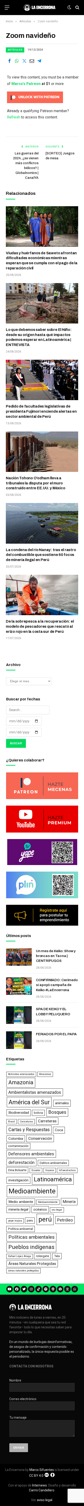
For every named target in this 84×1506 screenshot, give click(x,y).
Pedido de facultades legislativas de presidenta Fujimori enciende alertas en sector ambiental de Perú (41, 411)
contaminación (18, 1146)
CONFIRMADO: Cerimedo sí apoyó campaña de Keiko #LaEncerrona (57, 985)
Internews (39, 1485)
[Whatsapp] (74, 1289)
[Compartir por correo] (31, 61)
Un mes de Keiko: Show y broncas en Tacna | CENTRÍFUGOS (56, 956)
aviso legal (44, 1500)
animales (62, 1103)
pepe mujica (15, 1220)
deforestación (21, 1162)
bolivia (38, 1112)
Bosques (57, 1112)
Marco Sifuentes (41, 1470)
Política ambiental (20, 1229)
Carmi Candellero (41, 1490)
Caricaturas (26, 1121)
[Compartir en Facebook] (9, 61)
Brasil (11, 1121)
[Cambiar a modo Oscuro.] (69, 7)
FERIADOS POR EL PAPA (56, 1034)
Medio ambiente (20, 1202)
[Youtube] (9, 1289)
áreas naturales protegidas (23, 1270)
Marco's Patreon (26, 84)
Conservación (40, 1138)
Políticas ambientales (31, 1237)
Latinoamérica (53, 1179)
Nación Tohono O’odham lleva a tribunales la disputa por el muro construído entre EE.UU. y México (35, 483)
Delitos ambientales (53, 1163)
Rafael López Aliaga (19, 1256)
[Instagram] (31, 1289)
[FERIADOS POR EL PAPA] (19, 1040)
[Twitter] (24, 1289)
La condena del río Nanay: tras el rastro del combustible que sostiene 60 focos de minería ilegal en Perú (41, 555)
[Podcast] (53, 1289)
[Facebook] (17, 1289)
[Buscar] (76, 7)
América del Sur (29, 1102)
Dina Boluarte (17, 1170)
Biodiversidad (18, 1113)
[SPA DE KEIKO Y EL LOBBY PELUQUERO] (19, 1015)
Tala (57, 1256)
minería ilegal (18, 1209)
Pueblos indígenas (31, 1247)
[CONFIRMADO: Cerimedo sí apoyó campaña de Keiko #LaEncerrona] (19, 986)
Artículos (15, 49)
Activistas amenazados (21, 1074)
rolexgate (42, 1256)
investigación (18, 1180)
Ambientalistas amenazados (34, 1092)
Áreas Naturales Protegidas (32, 1263)
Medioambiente (32, 1191)
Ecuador (36, 1170)
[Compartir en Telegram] (39, 61)
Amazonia (20, 1082)
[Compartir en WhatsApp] (16, 61)
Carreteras (47, 1121)
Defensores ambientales (31, 1153)
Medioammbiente (48, 1202)
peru (30, 1220)
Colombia (15, 1139)
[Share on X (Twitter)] (24, 61)
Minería (69, 1201)
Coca (59, 1130)
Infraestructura (67, 1170)
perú (45, 1219)
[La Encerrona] (39, 7)
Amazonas (45, 1074)
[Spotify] (45, 1289)
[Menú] (7, 7)
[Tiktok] (38, 1289)
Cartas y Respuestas (29, 1129)
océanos (40, 1209)
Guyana (49, 1170)
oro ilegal (57, 1209)
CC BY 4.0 (36, 1475)
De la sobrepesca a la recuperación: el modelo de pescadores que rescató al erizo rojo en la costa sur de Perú (40, 626)
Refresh (13, 117)
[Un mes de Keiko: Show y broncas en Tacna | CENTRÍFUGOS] (19, 957)
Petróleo (65, 1220)
